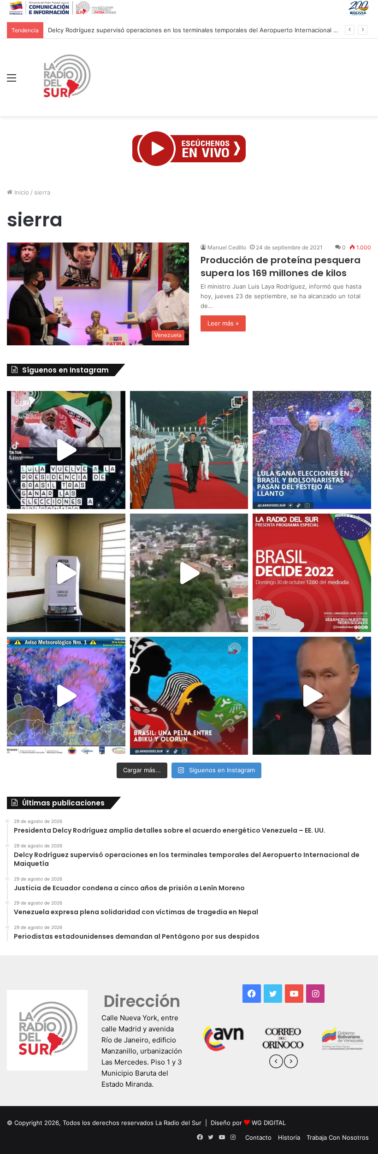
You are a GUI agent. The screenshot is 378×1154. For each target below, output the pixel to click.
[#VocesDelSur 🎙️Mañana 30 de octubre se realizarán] (189, 696)
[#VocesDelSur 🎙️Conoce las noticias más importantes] (66, 450)
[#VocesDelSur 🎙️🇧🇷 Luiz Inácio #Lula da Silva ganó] (312, 450)
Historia (289, 1137)
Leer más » (223, 323)
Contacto (258, 1137)
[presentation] (276, 1062)
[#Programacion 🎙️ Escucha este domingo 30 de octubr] (312, 573)
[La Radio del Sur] (66, 77)
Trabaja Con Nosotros (338, 1137)
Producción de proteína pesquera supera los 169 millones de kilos (280, 266)
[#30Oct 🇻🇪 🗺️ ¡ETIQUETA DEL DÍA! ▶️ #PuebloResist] (189, 573)
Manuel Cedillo (226, 247)
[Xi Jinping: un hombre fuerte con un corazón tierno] (189, 450)
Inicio (20, 192)
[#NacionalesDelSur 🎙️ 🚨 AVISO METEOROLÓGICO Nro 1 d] (66, 696)
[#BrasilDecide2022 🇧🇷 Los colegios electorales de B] (66, 573)
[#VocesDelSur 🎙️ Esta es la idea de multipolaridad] (312, 696)
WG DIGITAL (269, 1122)
